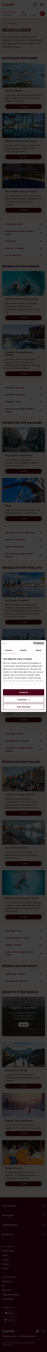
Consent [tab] (8, 650)
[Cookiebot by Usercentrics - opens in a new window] (33, 643)
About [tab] (38, 650)
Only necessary (23, 707)
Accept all (23, 692)
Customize (22, 700)
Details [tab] (23, 650)
